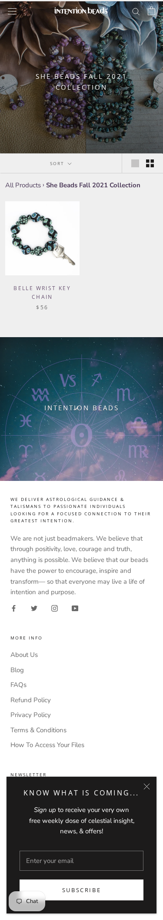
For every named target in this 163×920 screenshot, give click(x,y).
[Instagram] (54, 607)
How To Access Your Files (47, 745)
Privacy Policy (30, 714)
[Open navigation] (12, 10)
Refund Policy (30, 700)
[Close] (146, 786)
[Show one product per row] (135, 163)
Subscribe (81, 890)
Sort (58, 163)
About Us (24, 654)
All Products (23, 185)
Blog (17, 670)
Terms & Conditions (38, 730)
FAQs (18, 684)
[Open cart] (151, 11)
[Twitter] (34, 607)
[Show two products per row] (150, 163)
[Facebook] (13, 607)
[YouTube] (75, 607)
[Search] (136, 11)
